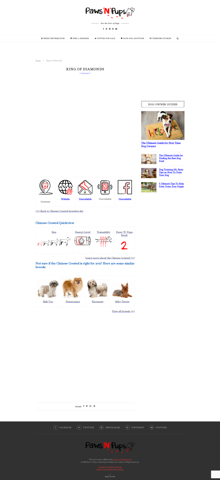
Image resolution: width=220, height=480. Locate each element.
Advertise (111, 467)
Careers (99, 469)
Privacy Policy (119, 469)
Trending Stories (161, 38)
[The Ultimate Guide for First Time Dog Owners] (162, 113)
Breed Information (54, 38)
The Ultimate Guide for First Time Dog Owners (161, 144)
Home (38, 60)
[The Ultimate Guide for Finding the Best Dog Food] (148, 155)
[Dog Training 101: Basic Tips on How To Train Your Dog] (148, 170)
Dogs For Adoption (133, 38)
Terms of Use (107, 469)
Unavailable (125, 199)
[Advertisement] (85, 337)
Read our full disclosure (122, 459)
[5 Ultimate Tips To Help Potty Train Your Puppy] (148, 184)
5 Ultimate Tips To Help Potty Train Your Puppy (171, 185)
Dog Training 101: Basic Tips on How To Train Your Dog (171, 172)
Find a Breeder (81, 38)
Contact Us (103, 467)
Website (65, 199)
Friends (118, 467)
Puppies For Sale (106, 38)
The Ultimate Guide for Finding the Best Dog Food (171, 158)
